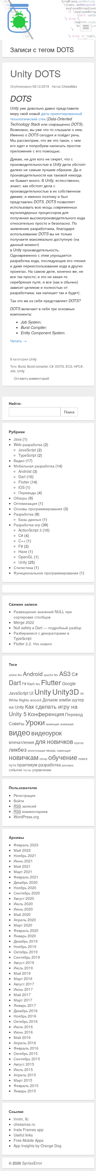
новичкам (23, 757)
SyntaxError (32, 1163)
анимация (67, 724)
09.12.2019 (41, 86)
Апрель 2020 (25, 919)
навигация (64, 750)
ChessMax (69, 86)
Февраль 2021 (26, 877)
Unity (33, 359)
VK (82, 694)
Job (12, 370)
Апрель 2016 (25, 1042)
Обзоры (20, 498)
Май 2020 (22, 914)
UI (31, 693)
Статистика (23, 567)
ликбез (18, 749)
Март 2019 (23, 978)
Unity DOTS (35, 73)
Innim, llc (21, 1119)
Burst (22, 366)
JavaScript (27, 449)
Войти (19, 800)
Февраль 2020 (26, 930)
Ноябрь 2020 (25, 887)
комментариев (30, 811)
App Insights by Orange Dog (37, 1145)
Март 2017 (23, 1000)
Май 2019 (22, 973)
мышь (51, 750)
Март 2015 (23, 1080)
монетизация (36, 750)
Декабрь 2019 (26, 941)
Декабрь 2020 (26, 882)
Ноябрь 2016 (25, 1016)
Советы (16, 723)
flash (31, 683)
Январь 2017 (25, 1005)
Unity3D (65, 691)
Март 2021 (23, 871)
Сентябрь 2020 (27, 893)
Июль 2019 (23, 967)
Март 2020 (23, 925)
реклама (67, 765)
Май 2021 (22, 866)
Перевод (74, 714)
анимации (52, 724)
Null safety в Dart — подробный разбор (47, 627)
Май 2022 (22, 850)
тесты (27, 770)
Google (69, 683)
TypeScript (27, 455)
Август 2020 (24, 898)
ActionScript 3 (30, 530)
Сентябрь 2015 (27, 1058)
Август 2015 (24, 1064)
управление (41, 769)
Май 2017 (22, 994)
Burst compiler (37, 366)
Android (24, 471)
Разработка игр (27, 524)
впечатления (21, 742)
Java (18, 439)
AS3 (65, 673)
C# (51, 366)
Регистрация (24, 795)
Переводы (27, 492)
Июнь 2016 (23, 1032)
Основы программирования (38, 508)
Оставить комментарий (31, 378)
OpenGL (25, 556)
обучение (62, 757)
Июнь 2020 (23, 909)
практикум (27, 764)
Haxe (22, 551)
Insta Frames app (28, 1129)
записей (25, 806)
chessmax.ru (24, 1124)
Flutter (23, 482)
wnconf (35, 699)
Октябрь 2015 (26, 1053)
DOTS (59, 366)
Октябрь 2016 (26, 1021)
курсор (78, 743)
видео (19, 732)
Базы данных (29, 519)
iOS (21, 487)
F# (20, 546)
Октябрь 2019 (26, 951)
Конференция (46, 714)
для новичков (54, 741)
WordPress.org (26, 816)
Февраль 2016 (26, 1048)
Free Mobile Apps (28, 1140)
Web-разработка (28, 444)
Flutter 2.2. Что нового (33, 643)
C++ (21, 540)
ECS (69, 366)
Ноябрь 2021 (25, 855)
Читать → (18, 340)
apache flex (51, 675)
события (15, 769)
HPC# (78, 366)
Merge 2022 (24, 622)
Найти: (15, 403)
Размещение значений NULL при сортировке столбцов (43, 614)
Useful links (23, 1135)
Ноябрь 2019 (25, 946)
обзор (43, 759)
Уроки (35, 722)
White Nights (19, 699)
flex (38, 684)
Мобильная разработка (34, 466)
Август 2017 (24, 983)
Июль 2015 (23, 1069)
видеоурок (46, 732)
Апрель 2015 (25, 1074)
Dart (22, 476)
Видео (19, 460)
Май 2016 (22, 1037)
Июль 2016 (23, 1026)
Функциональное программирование (46, 572)
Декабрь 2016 (26, 1010)
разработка (49, 764)
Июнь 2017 (23, 989)
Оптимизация (25, 503)
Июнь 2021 (23, 860)
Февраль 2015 (26, 1085)
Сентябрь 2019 (27, 957)
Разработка (24, 514)
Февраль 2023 (26, 844)
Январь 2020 (25, 935)
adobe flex (15, 675)
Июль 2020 (23, 903)
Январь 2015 (25, 1090)
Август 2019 (24, 962)
